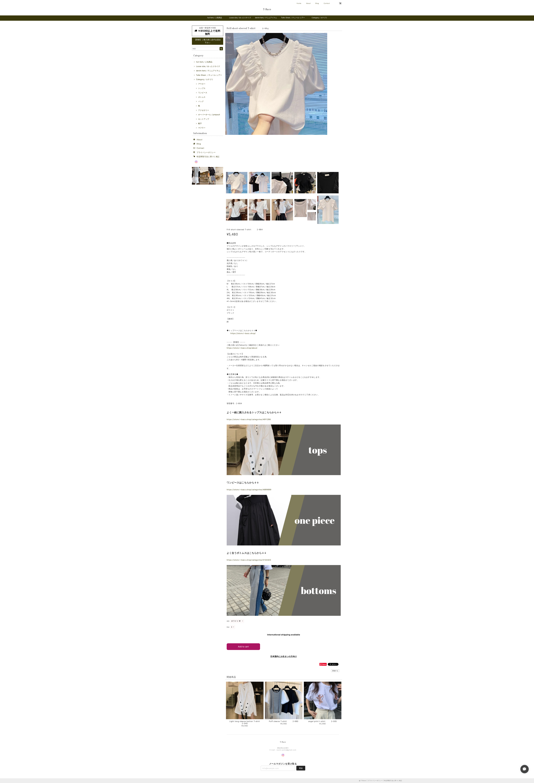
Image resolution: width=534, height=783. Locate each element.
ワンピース (202, 92)
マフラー (201, 128)
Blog (317, 3)
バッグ (201, 101)
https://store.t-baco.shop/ (243, 333)
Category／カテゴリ (319, 18)
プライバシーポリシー (206, 152)
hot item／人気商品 (214, 18)
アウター (201, 84)
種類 (228, 621)
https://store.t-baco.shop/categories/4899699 (249, 489)
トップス (201, 88)
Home (299, 3)
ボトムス (201, 97)
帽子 (200, 123)
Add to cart (243, 646)
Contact (327, 3)
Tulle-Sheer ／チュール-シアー (293, 18)
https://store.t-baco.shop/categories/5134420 (249, 560)
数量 (228, 627)
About (308, 3)
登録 (301, 768)
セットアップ (203, 119)
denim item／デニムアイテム (266, 18)
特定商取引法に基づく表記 (208, 156)
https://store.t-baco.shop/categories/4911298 (249, 419)
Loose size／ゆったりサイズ (240, 18)
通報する (335, 671)
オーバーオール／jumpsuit (209, 114)
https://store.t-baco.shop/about (242, 348)
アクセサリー (203, 110)
